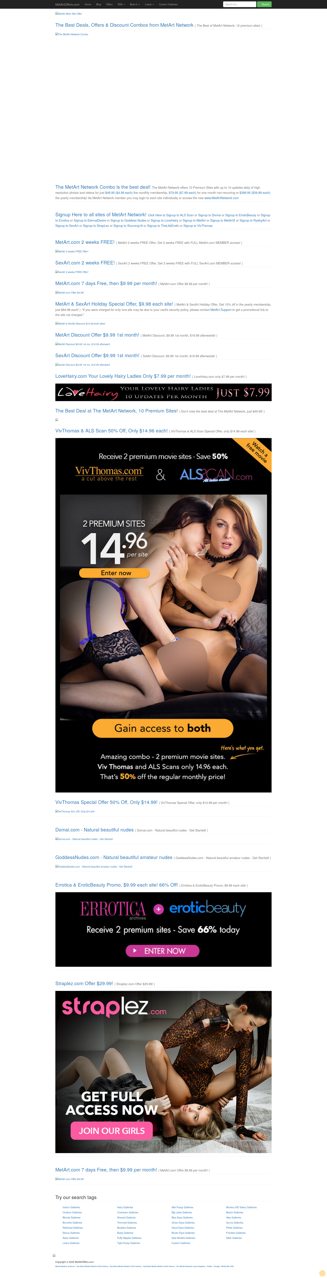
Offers (109, 4)
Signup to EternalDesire (90, 220)
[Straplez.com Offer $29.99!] (163, 1072)
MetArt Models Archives (65, 1266)
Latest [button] (148, 4)
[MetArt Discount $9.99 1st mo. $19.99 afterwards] (163, 344)
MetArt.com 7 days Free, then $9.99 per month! (106, 283)
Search (265, 4)
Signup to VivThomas (198, 225)
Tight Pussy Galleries (128, 1243)
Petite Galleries (234, 1227)
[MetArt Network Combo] (163, 419)
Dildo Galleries (234, 1238)
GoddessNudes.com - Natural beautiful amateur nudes (113, 857)
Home (88, 4)
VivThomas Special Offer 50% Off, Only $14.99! (106, 801)
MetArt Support (221, 309)
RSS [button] (120, 4)
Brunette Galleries (72, 1222)
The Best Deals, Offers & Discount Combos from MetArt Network (124, 24)
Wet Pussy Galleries (182, 1207)
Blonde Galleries (71, 1217)
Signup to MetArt (194, 220)
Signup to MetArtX (222, 220)
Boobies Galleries (126, 1227)
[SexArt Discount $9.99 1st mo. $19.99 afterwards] (163, 364)
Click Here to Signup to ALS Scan (171, 215)
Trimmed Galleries (127, 1222)
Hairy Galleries (125, 1207)
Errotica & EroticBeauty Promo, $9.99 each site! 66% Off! (116, 884)
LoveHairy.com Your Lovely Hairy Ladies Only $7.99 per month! (123, 375)
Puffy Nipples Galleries (129, 1238)
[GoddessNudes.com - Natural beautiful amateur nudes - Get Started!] (163, 866)
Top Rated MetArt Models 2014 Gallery (92, 1266)
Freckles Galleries (236, 1232)
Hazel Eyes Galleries (183, 1227)
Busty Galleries (125, 1232)
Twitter (209, 1266)
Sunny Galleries (234, 1222)
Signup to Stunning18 (128, 225)
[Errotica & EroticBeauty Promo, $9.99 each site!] (163, 929)
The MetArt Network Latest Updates (190, 1266)
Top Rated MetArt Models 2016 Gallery (159, 1266)
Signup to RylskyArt (253, 220)
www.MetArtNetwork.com (221, 198)
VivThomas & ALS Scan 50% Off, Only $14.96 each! (111, 430)
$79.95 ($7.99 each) (182, 192)
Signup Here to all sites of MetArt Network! (100, 214)
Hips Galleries (233, 1217)
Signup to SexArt (67, 225)
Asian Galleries (71, 1238)
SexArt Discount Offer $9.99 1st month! (97, 355)
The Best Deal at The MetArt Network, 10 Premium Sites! (116, 410)
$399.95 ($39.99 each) (254, 192)
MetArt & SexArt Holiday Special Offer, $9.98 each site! (114, 303)
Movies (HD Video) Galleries (241, 1207)
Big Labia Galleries (182, 1212)
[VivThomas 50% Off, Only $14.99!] (163, 811)
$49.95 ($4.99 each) (119, 192)
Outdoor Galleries (72, 1212)
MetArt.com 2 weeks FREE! (85, 241)
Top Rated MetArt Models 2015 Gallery (126, 1266)
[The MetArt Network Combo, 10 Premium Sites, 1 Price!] (163, 105)
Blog (98, 4)
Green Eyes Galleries (183, 1222)
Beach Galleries (234, 1212)
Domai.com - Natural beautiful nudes (94, 829)
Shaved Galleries (126, 1217)
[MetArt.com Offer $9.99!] (163, 292)
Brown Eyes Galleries (183, 1232)
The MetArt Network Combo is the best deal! (103, 186)
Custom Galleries (168, 4)
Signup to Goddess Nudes (128, 220)
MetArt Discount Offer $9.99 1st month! (97, 334)
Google (217, 1266)
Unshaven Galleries (127, 1212)
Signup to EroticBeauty (240, 215)
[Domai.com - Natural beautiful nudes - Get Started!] (163, 839)
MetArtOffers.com (67, 4)
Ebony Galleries (71, 1232)
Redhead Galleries (73, 1227)
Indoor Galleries (71, 1207)
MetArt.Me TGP (227, 1266)
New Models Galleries (183, 1238)
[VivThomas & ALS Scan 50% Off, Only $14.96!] (163, 615)
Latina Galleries (71, 1243)
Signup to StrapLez (96, 225)
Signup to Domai (209, 215)
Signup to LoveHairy (164, 220)
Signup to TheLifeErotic (163, 225)
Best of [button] (134, 4)
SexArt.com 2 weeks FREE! (85, 262)
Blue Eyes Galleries (182, 1217)
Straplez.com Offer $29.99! (84, 983)
